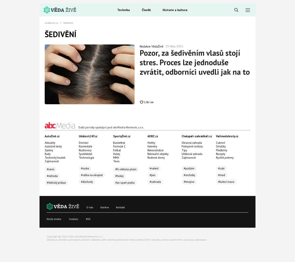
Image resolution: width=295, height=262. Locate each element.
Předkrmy (221, 150)
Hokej (116, 154)
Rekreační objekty (158, 154)
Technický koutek (55, 157)
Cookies (73, 219)
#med (221, 175)
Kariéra (104, 207)
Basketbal (119, 143)
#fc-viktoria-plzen (125, 169)
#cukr (221, 168)
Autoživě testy (53, 146)
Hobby (151, 143)
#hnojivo (189, 182)
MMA (116, 157)
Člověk (146, 10)
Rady (48, 154)
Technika (123, 10)
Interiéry (152, 146)
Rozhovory (85, 150)
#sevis (50, 169)
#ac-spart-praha (125, 183)
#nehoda (52, 176)
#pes (152, 175)
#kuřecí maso (226, 182)
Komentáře (85, 146)
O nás (89, 207)
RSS (88, 219)
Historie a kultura (175, 10)
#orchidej (189, 175)
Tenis (116, 161)
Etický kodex (54, 219)
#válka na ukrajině (92, 175)
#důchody (87, 182)
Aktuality (50, 143)
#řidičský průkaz (56, 183)
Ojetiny (49, 150)
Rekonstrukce (155, 150)
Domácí (83, 143)
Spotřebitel (85, 154)
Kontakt (120, 207)
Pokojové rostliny (192, 146)
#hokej (119, 176)
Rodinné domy (156, 157)
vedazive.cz (51, 23)
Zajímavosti (52, 161)
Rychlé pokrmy (225, 157)
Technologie (86, 157)
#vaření (154, 168)
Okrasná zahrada (192, 143)
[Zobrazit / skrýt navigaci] (247, 10)
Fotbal (117, 150)
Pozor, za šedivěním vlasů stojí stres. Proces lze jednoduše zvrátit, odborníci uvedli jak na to (195, 62)
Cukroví (220, 143)
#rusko (85, 168)
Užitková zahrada (192, 154)
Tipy (184, 150)
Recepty (220, 154)
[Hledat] (236, 10)
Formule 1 (119, 146)
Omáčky (221, 146)
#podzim (189, 168)
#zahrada (155, 182)
